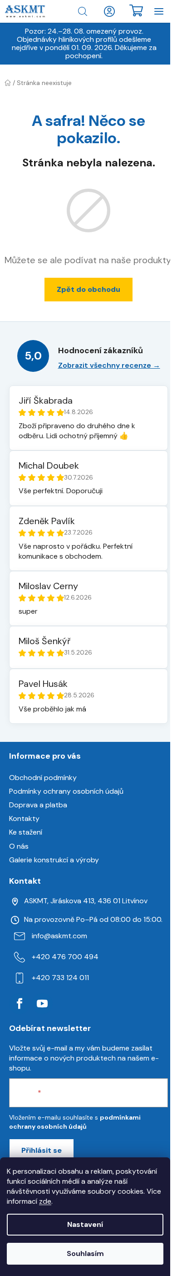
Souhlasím (85, 1253)
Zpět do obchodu (88, 289)
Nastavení (85, 1224)
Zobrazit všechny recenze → (109, 365)
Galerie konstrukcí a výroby (54, 860)
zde (45, 1201)
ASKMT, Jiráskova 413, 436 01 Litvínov (86, 901)
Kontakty (24, 818)
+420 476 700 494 (65, 956)
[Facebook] (19, 1003)
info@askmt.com (59, 936)
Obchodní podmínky (43, 777)
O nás (19, 846)
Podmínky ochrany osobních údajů (66, 791)
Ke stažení (25, 832)
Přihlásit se (41, 1150)
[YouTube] (42, 1003)
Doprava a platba (38, 805)
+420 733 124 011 (60, 977)
